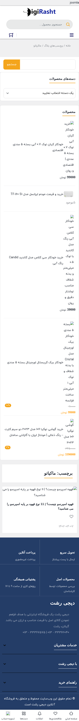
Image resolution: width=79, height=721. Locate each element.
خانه (68, 46)
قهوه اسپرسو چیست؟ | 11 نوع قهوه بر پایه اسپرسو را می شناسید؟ (40, 506)
